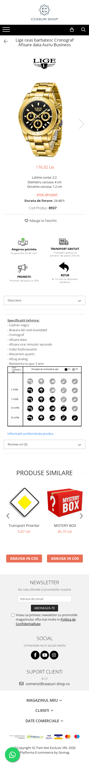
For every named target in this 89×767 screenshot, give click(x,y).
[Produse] (6, 31)
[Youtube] (44, 655)
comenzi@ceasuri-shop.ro (47, 683)
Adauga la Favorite (42, 220)
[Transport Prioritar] (24, 503)
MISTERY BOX (65, 525)
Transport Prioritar (24, 525)
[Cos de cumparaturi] (72, 30)
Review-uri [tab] (17, 444)
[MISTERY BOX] (65, 503)
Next (81, 124)
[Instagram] (54, 655)
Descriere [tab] (14, 300)
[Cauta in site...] (83, 30)
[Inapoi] (3, 41)
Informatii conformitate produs (30, 433)
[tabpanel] (44, 119)
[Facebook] (35, 655)
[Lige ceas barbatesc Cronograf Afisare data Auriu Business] (44, 119)
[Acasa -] (44, 12)
